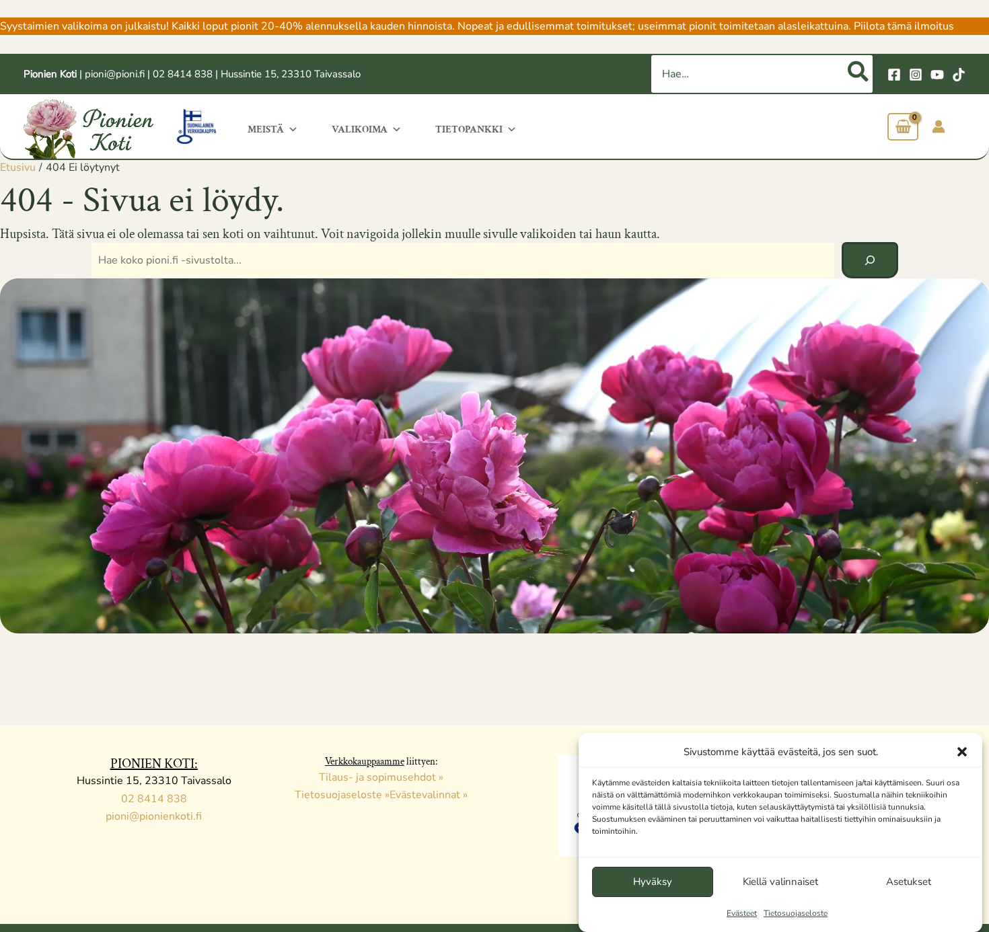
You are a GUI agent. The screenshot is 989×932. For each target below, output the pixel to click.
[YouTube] (937, 74)
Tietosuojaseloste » (342, 794)
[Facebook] (894, 74)
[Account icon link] (938, 126)
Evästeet (742, 913)
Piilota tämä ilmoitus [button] (904, 26)
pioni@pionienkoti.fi (154, 816)
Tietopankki (469, 129)
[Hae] (859, 74)
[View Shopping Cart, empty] (902, 127)
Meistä (266, 129)
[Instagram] (915, 74)
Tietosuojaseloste (796, 913)
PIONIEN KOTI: (154, 764)
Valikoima (360, 129)
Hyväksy (652, 881)
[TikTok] (958, 74)
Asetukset (908, 881)
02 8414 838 (183, 74)
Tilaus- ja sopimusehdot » (381, 777)
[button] (962, 752)
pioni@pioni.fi (115, 74)
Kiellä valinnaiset (780, 881)
